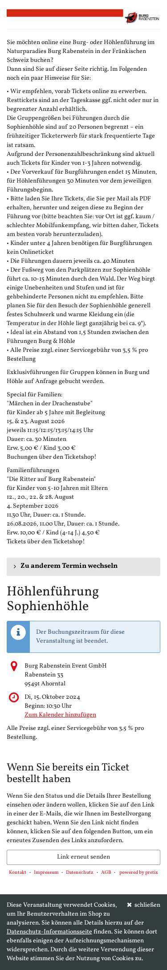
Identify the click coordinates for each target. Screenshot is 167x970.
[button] (83, 566)
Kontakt (17, 872)
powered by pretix (138, 872)
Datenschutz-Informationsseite (49, 932)
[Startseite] (83, 17)
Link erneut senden (83, 857)
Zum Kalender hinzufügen (60, 715)
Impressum (46, 872)
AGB (106, 872)
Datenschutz (80, 872)
